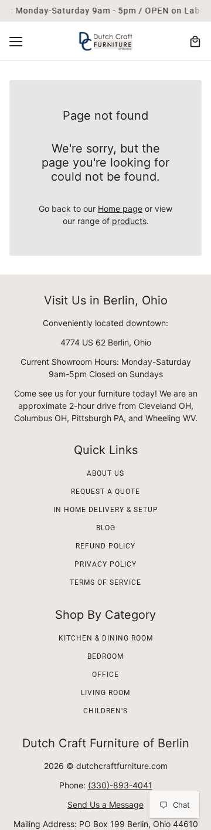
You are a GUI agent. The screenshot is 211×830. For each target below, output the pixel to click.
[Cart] (195, 41)
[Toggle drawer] (15, 41)
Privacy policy (105, 564)
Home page (120, 209)
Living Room (105, 693)
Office (105, 674)
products (129, 221)
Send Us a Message (105, 804)
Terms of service (105, 582)
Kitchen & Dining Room (106, 638)
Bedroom (105, 656)
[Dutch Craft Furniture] (105, 41)
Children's (105, 711)
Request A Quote (105, 491)
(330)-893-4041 (120, 785)
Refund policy (105, 546)
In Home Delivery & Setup (105, 510)
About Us (105, 473)
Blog (105, 528)
